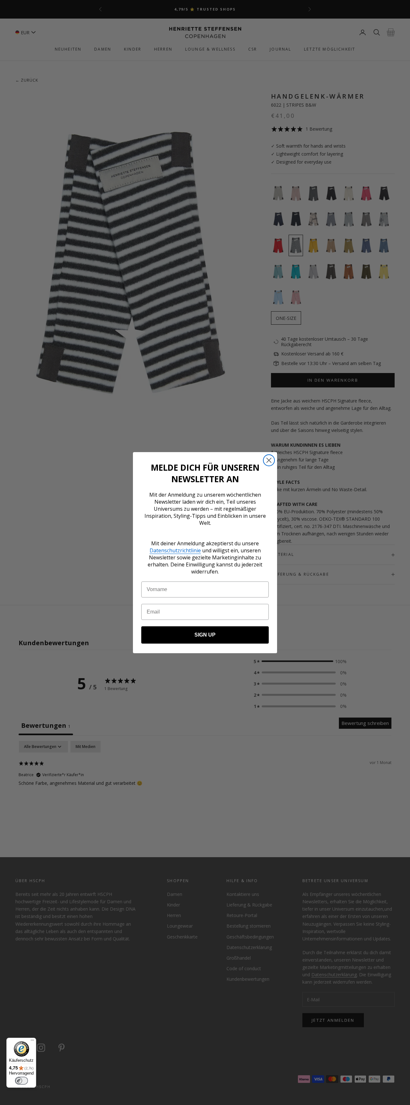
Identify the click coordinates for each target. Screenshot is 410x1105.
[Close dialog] (269, 460)
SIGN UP (205, 635)
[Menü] (32, 1041)
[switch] (21, 1081)
